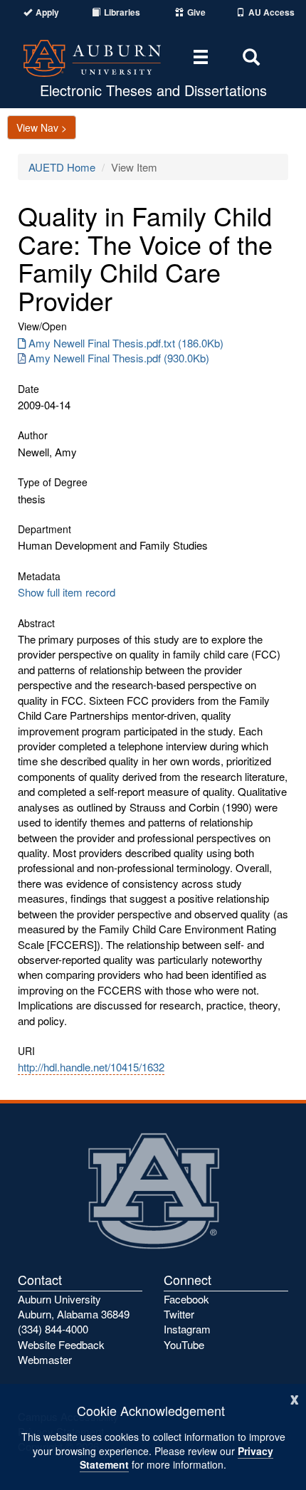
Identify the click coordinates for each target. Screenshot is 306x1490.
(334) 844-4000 (53, 1328)
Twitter (179, 1313)
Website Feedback (61, 1344)
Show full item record (66, 591)
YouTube (184, 1344)
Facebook (186, 1298)
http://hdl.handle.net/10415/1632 (91, 1066)
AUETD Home (61, 166)
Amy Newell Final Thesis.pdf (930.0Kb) (118, 357)
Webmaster (45, 1359)
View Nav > (41, 127)
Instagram (187, 1328)
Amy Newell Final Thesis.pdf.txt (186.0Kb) (125, 342)
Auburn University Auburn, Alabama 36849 (74, 1306)
